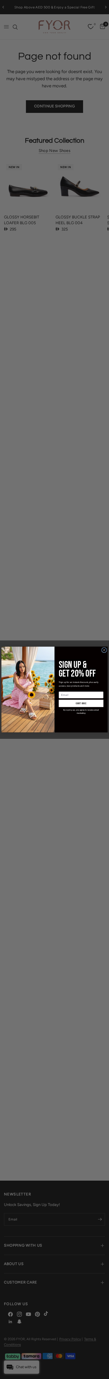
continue (81, 703)
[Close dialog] (104, 650)
